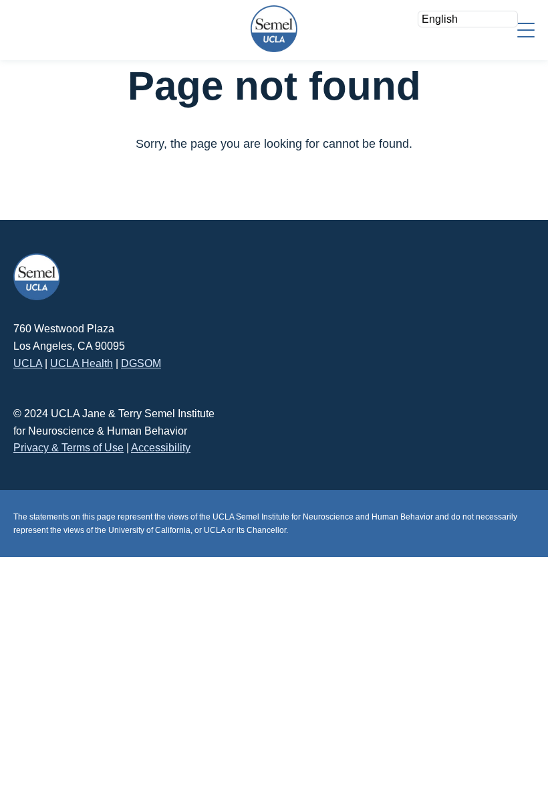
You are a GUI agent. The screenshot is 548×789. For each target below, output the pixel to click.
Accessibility (160, 447)
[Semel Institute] (274, 28)
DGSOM (141, 363)
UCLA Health (81, 363)
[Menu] (526, 29)
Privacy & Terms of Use (68, 447)
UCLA (27, 363)
